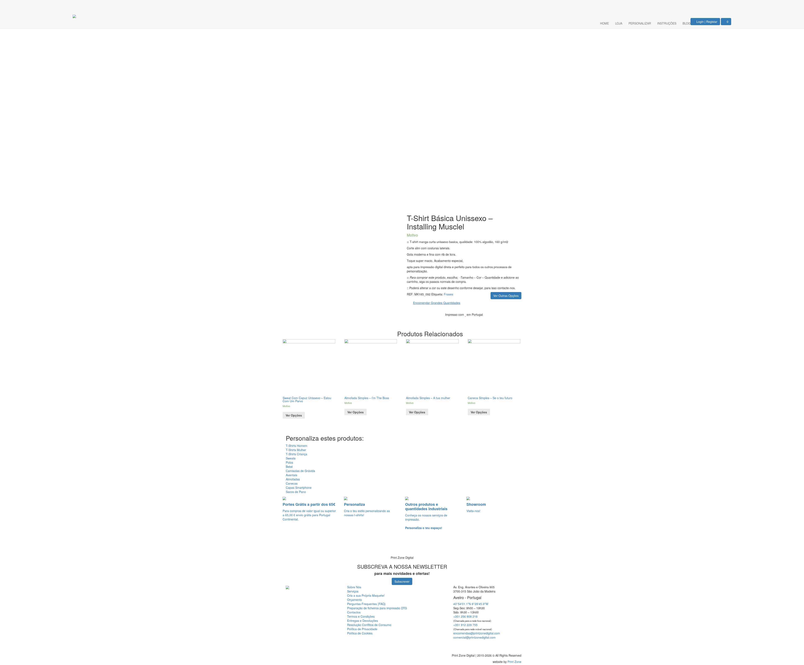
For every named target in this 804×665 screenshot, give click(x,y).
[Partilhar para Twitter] (502, 321)
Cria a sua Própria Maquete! (366, 595)
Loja (618, 23)
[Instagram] (725, 5)
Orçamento (354, 600)
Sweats (290, 458)
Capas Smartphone (299, 487)
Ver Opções (294, 415)
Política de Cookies (359, 633)
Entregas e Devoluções (362, 620)
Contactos (354, 612)
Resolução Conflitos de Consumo (369, 625)
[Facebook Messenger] (484, 645)
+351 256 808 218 (465, 616)
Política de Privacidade (362, 629)
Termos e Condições (361, 616)
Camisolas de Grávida (300, 471)
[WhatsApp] (9, 546)
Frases (448, 294)
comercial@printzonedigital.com (474, 637)
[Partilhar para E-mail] (515, 321)
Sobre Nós (354, 587)
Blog (687, 23)
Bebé (289, 466)
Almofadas (293, 479)
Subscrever (402, 581)
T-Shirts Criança (296, 454)
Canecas (292, 483)
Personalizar (640, 23)
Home (604, 23)
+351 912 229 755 (465, 625)
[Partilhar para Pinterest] (509, 321)
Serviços (352, 591)
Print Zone (514, 662)
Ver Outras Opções (506, 296)
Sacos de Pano (296, 492)
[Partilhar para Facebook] (495, 321)
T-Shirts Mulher (296, 450)
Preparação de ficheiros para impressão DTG (377, 608)
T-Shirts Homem (296, 446)
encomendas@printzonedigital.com (476, 633)
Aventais (291, 475)
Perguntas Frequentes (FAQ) (366, 604)
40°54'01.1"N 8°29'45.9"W (470, 604)
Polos (289, 462)
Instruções (666, 23)
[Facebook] (713, 5)
